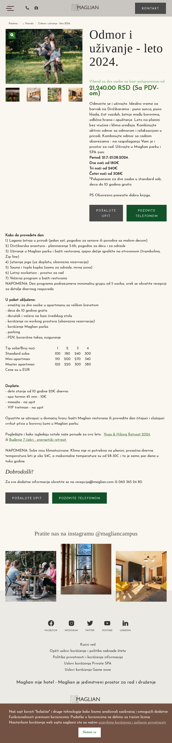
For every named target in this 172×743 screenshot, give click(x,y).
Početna (13, 23)
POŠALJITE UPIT (106, 213)
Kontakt (150, 8)
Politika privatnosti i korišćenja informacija (88, 657)
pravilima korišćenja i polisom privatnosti (132, 722)
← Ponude (28, 23)
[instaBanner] (30, 576)
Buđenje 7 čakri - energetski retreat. (38, 440)
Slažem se (89, 732)
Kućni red (87, 645)
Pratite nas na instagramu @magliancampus (86, 533)
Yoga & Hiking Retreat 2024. (127, 434)
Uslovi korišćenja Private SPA (87, 663)
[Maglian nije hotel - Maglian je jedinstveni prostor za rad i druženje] (86, 7)
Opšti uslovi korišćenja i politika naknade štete (88, 651)
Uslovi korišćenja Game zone (88, 670)
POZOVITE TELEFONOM (146, 213)
